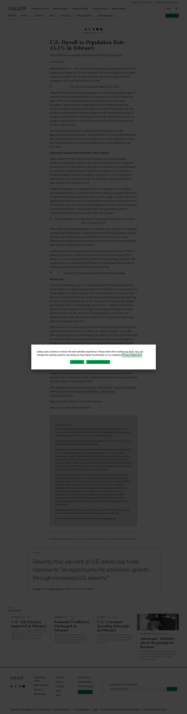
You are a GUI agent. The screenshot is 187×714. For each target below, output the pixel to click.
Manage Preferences (98, 362)
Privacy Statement (131, 355)
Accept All (77, 362)
